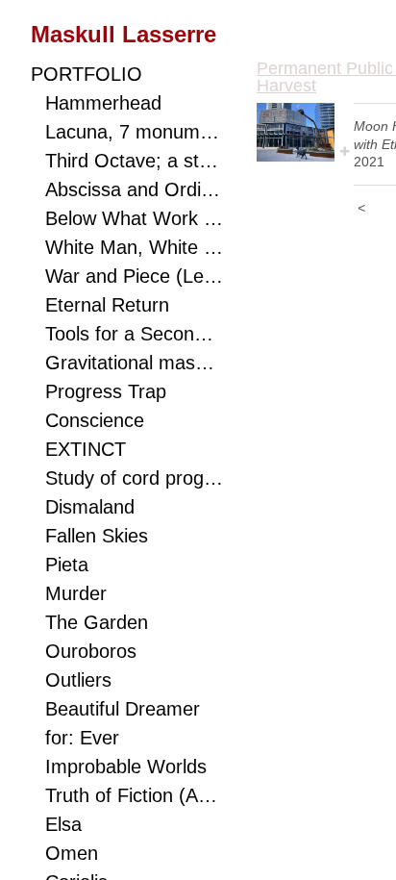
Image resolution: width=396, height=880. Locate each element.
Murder (76, 593)
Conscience (94, 420)
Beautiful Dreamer (122, 708)
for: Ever (82, 737)
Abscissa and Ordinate (134, 189)
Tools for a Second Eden (134, 333)
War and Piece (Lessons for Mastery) (134, 276)
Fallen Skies (96, 535)
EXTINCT (85, 449)
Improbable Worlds (126, 766)
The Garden (96, 622)
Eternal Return (107, 304)
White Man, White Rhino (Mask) (134, 247)
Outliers (78, 680)
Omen (71, 853)
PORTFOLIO (86, 74)
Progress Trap (105, 391)
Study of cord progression (134, 478)
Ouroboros (90, 651)
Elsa (63, 824)
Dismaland (90, 506)
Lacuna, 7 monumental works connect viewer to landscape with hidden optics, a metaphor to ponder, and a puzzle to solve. (134, 131)
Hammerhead (103, 102)
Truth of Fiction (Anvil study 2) (134, 795)
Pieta (66, 564)
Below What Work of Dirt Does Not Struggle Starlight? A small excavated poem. (134, 218)
